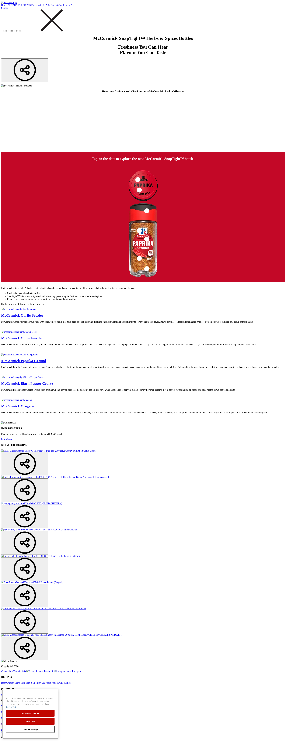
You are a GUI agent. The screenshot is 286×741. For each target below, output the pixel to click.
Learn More (6, 439)
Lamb (17, 683)
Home (4, 5)
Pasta (54, 683)
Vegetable (46, 683)
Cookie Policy (12, 707)
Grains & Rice (64, 683)
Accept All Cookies (30, 713)
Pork (23, 683)
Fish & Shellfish (33, 683)
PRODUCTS (14, 5)
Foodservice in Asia (40, 5)
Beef (3, 683)
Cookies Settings (30, 729)
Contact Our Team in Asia (62, 5)
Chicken (10, 683)
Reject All (30, 721)
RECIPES (26, 5)
